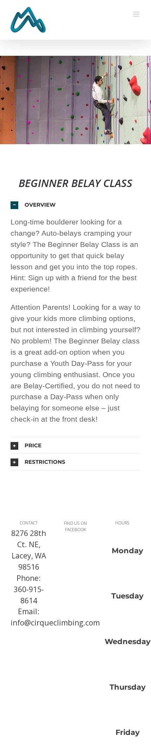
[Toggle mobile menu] (136, 14)
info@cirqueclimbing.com (55, 623)
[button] (75, 205)
